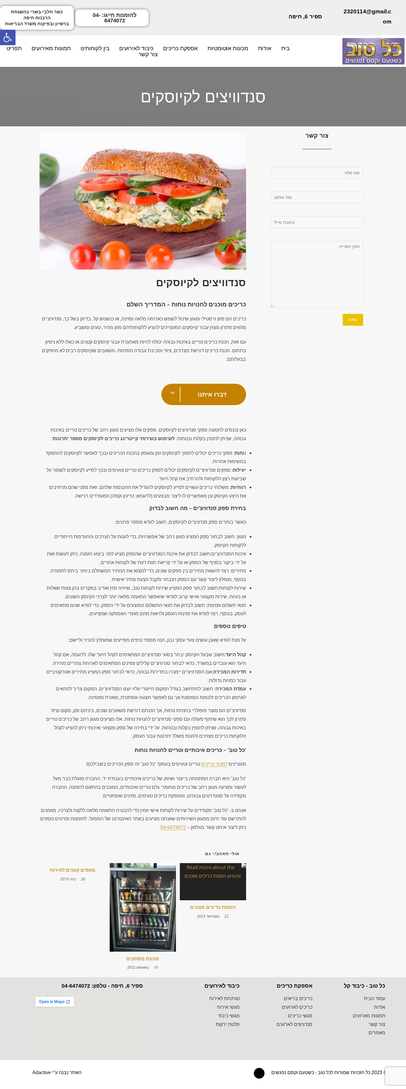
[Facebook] (259, 1073)
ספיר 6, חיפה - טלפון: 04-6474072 (102, 986)
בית (285, 48)
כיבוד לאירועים (136, 48)
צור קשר (148, 54)
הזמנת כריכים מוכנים (213, 907)
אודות (264, 48)
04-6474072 (173, 827)
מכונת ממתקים (142, 958)
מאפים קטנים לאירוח (72, 870)
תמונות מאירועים (51, 48)
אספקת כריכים (180, 48)
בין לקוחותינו (95, 48)
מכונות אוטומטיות (227, 48)
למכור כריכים (214, 764)
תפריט (14, 48)
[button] (37, 18)
